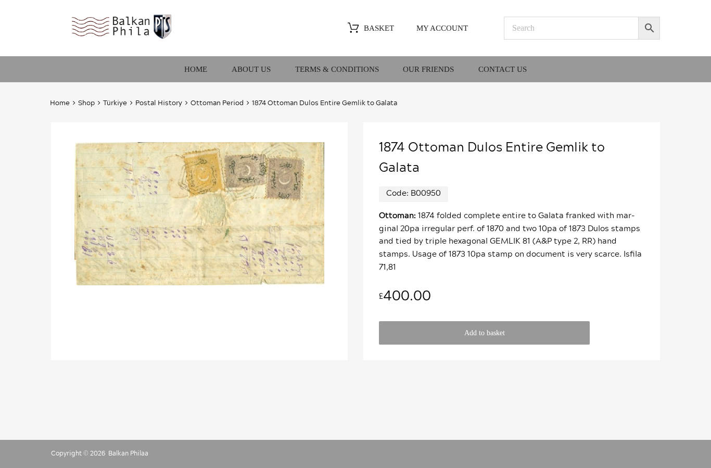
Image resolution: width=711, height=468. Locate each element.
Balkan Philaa (128, 453)
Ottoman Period (217, 103)
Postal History (158, 103)
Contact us (502, 69)
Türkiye (115, 103)
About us (251, 69)
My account (442, 28)
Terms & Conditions (337, 69)
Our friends (428, 69)
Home (195, 69)
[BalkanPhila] (121, 38)
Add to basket (484, 333)
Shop (86, 103)
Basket (379, 28)
